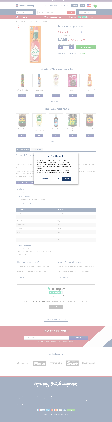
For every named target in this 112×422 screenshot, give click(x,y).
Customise (45, 178)
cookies (54, 160)
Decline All (56, 178)
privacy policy (60, 172)
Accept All (66, 178)
